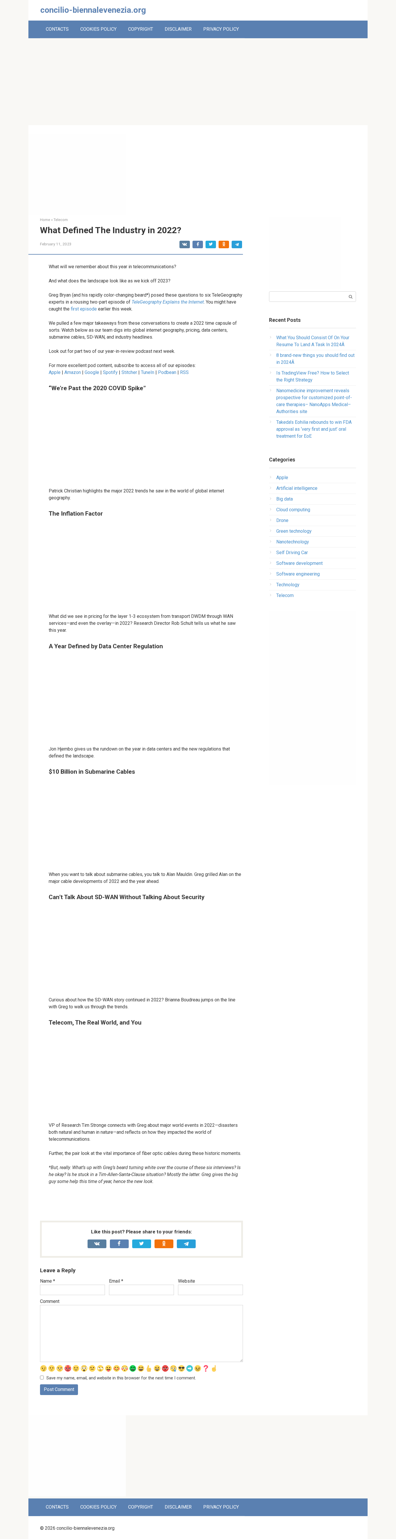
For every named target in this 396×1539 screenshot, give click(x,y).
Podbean (167, 372)
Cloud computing (293, 509)
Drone (282, 520)
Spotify (110, 372)
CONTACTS (57, 29)
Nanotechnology (292, 542)
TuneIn (147, 372)
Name (47, 1281)
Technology (287, 584)
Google (92, 372)
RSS (184, 372)
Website (186, 1281)
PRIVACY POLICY (221, 29)
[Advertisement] (198, 81)
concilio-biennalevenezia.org (93, 10)
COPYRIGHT (140, 29)
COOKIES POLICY (98, 29)
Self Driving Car (292, 552)
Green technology (294, 531)
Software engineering (298, 574)
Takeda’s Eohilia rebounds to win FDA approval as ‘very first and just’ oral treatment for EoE (314, 429)
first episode (84, 309)
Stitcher (129, 372)
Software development (299, 563)
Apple (55, 372)
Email (116, 1281)
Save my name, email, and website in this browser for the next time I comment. (121, 1378)
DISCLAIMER (178, 29)
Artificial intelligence (296, 488)
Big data (284, 499)
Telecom (285, 595)
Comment (49, 1301)
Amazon (72, 372)
